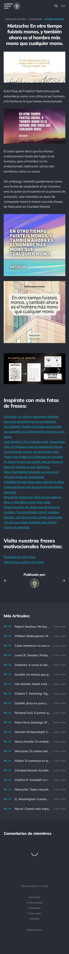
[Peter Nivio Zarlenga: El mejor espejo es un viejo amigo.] (34, 722)
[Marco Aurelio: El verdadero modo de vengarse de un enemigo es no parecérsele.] (34, 741)
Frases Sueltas (34, 902)
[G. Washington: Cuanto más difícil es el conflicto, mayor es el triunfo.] (34, 799)
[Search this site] (56, 6)
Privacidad (34, 907)
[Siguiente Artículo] (62, 580)
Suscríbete (34, 897)
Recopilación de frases (20, 557)
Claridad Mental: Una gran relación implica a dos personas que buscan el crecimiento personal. (34, 487)
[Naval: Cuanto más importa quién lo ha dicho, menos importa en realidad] (34, 808)
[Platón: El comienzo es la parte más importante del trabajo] (34, 761)
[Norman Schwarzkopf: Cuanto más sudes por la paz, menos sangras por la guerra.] (34, 732)
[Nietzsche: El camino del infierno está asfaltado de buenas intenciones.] (34, 751)
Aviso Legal (34, 913)
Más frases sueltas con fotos (24, 562)
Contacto (34, 918)
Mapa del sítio (34, 929)
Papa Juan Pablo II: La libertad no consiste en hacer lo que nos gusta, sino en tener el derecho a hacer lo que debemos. (33, 462)
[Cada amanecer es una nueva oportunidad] (34, 645)
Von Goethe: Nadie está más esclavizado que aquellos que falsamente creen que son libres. (34, 431)
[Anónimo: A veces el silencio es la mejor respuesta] (34, 665)
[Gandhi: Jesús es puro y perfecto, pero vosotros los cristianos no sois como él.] (34, 703)
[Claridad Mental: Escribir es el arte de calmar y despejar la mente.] (34, 770)
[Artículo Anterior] (6, 580)
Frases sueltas (54, 19)
